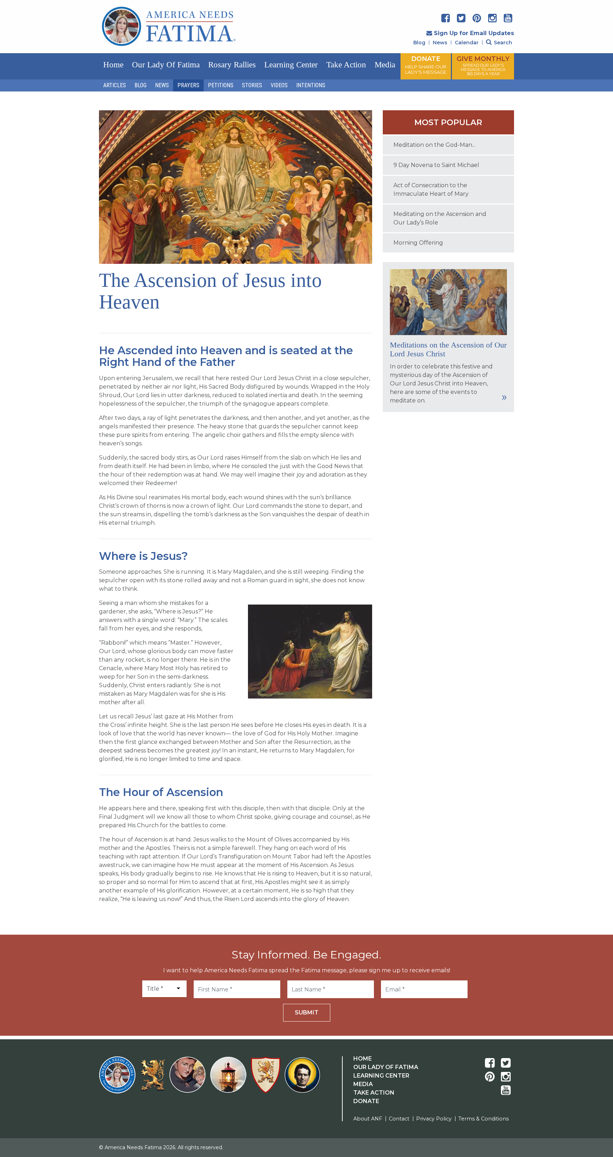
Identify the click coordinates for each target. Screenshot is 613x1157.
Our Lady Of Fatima (385, 1067)
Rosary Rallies (232, 64)
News (440, 42)
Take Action (346, 64)
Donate (366, 1101)
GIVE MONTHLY (483, 65)
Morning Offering (418, 242)
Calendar (467, 42)
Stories (252, 85)
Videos (279, 85)
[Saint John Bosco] (302, 1079)
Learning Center (291, 64)
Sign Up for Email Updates (474, 33)
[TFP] (154, 1079)
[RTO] (229, 1079)
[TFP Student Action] (267, 1079)
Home (113, 64)
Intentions (310, 85)
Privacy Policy (434, 1119)
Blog (419, 42)
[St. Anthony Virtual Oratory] (189, 1079)
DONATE (425, 65)
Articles (114, 85)
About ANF (367, 1119)
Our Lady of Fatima (166, 64)
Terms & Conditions (483, 1119)
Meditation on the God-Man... (434, 144)
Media (385, 64)
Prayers (188, 85)
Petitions (220, 85)
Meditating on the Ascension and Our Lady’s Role (439, 218)
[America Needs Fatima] (118, 1079)
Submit (307, 1012)
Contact (399, 1119)
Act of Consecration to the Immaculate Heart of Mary (431, 189)
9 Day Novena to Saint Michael (436, 165)
